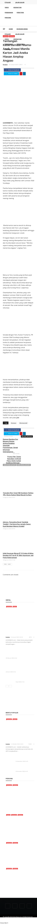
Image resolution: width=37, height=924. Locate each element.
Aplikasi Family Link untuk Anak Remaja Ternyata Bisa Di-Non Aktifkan (25, 757)
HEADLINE (9, 606)
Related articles (27, 436)
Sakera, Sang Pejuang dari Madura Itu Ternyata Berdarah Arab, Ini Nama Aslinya (20, 807)
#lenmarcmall (23, 423)
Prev (5, 564)
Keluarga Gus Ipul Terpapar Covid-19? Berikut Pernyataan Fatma (25, 767)
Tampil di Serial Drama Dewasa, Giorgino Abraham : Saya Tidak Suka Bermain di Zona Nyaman (19, 890)
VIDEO (7, 39)
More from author (9, 465)
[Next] (10, 686)
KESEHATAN (17, 39)
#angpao (13, 423)
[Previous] (7, 686)
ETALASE (8, 34)
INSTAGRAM (21, 920)
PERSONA (8, 49)
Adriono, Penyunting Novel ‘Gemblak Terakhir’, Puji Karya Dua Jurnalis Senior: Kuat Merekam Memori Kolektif (17, 524)
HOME (11, 29)
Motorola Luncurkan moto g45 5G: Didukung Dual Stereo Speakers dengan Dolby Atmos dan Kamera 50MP (19, 652)
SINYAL (14, 606)
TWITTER (13, 920)
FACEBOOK (6, 920)
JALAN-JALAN (19, 34)
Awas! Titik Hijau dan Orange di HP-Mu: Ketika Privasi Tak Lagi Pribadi (24, 678)
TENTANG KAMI (7, 918)
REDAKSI (15, 918)
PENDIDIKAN (9, 44)
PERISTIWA (20, 44)
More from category (23, 465)
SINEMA (15, 719)
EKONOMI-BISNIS (22, 29)
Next (9, 564)
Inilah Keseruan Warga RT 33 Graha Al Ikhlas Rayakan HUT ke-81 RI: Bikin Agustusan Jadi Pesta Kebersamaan (18, 555)
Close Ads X (4, 923)
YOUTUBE (22, 918)
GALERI (8, 814)
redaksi (5, 64)
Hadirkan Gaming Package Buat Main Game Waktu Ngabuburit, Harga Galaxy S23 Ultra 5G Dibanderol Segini (20, 665)
